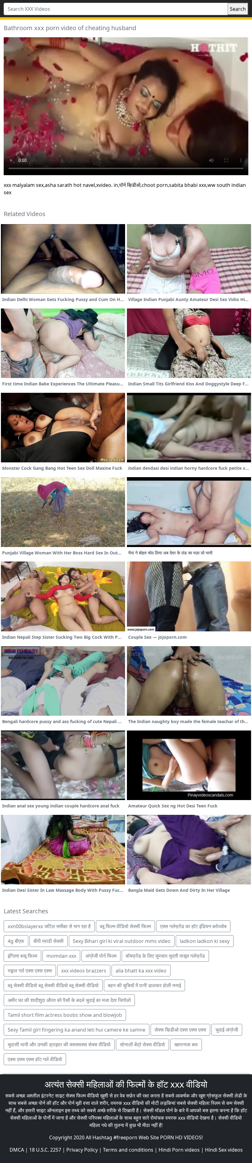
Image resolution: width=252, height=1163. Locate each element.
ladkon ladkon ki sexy (205, 941)
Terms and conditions (128, 1149)
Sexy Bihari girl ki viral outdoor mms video (122, 941)
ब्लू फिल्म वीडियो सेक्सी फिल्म (125, 926)
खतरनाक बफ (186, 1044)
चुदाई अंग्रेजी (226, 1029)
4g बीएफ (16, 941)
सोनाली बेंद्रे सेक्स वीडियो (142, 1044)
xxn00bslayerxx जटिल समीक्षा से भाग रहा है (49, 926)
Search (238, 9)
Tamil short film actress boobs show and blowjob (65, 1015)
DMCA (17, 1149)
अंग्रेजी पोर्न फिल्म (100, 955)
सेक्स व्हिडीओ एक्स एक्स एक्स (180, 1029)
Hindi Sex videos (224, 1149)
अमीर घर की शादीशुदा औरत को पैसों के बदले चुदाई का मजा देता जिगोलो (69, 1000)
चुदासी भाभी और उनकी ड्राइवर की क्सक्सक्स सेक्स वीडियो (59, 1044)
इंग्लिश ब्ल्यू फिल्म (22, 955)
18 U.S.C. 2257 (45, 1149)
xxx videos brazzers (83, 970)
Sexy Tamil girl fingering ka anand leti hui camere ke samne (76, 1029)
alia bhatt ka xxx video (141, 970)
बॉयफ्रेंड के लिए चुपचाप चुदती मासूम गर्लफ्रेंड (165, 955)
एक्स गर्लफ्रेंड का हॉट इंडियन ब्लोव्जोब (193, 926)
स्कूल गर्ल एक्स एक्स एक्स (30, 970)
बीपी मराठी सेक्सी (48, 941)
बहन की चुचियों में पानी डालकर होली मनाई (144, 985)
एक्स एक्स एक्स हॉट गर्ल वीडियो (35, 1059)
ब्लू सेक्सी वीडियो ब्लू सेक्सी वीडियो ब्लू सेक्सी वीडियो (53, 985)
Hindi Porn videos (179, 1149)
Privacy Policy (82, 1149)
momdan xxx (61, 955)
